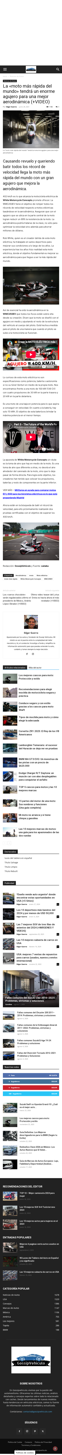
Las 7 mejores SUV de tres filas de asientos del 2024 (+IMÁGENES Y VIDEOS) (36, 927)
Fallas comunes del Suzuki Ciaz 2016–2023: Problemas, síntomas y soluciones (30, 999)
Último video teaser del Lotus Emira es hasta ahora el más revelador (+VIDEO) (45, 597)
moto (31, 575)
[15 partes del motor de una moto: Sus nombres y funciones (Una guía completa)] (10, 803)
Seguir (54, 1081)
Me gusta (53, 1075)
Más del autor (35, 668)
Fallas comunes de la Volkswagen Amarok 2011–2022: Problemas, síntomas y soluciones (37, 1028)
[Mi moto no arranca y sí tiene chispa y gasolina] (10, 818)
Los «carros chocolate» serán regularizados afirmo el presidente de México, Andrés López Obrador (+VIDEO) (17, 599)
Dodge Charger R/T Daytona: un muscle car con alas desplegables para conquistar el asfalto (38, 776)
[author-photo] (31, 629)
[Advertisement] (31, 32)
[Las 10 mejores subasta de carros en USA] (8, 944)
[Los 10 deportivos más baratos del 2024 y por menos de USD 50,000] (8, 914)
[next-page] (9, 843)
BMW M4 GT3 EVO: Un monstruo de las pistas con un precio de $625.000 (38, 762)
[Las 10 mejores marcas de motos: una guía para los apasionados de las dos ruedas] (10, 832)
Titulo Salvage (11, 862)
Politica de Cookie (15, 1442)
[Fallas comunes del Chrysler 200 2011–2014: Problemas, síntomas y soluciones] (8, 1015)
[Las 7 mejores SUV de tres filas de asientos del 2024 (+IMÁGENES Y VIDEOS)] (8, 928)
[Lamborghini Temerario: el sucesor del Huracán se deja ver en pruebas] (10, 749)
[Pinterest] (35, 1431)
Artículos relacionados (15, 668)
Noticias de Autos (17, 76)
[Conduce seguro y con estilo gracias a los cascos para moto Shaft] (10, 707)
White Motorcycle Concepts (30, 579)
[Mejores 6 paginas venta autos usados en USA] (10, 1247)
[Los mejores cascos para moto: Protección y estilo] (10, 679)
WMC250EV (48, 579)
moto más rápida (10, 579)
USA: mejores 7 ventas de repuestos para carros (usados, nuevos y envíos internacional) (37, 957)
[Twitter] (43, 1431)
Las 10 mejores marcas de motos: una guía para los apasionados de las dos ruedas (39, 832)
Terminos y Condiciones (31, 1445)
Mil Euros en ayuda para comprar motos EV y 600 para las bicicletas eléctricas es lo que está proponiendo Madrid (30, 494)
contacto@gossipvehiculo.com (37, 1411)
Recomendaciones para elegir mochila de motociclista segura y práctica (37, 692)
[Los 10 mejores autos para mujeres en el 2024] (10, 1225)
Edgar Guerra (11, 107)
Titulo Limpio (11, 866)
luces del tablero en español (18, 858)
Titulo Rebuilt (11, 871)
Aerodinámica (21, 575)
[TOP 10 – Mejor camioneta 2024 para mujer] (10, 1196)
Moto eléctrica (42, 575)
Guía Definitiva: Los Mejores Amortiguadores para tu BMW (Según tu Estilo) (38, 1135)
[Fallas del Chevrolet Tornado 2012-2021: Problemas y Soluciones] (8, 1056)
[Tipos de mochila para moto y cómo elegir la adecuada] (10, 721)
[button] (5, 69)
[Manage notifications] (55, 1448)
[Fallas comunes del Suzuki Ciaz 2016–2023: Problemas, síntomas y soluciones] (31, 988)
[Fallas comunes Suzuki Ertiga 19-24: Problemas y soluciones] (8, 1043)
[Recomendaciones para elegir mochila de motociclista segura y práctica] (10, 693)
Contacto (28, 1442)
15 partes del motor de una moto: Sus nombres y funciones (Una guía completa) (37, 804)
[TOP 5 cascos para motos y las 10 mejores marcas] (10, 789)
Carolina (8, 1004)
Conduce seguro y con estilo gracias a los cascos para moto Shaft (36, 706)
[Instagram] (34, 654)
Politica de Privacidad (43, 1442)
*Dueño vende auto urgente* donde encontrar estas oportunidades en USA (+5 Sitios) (36, 897)
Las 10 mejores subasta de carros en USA (39, 1272)
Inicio (5, 76)
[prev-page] (4, 843)
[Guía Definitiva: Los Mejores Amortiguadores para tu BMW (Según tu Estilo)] (10, 1136)
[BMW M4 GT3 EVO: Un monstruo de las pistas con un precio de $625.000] (10, 762)
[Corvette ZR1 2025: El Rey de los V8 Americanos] (10, 735)
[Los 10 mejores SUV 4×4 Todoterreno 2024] (10, 1211)
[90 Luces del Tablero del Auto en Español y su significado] (10, 1262)
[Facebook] (28, 654)
